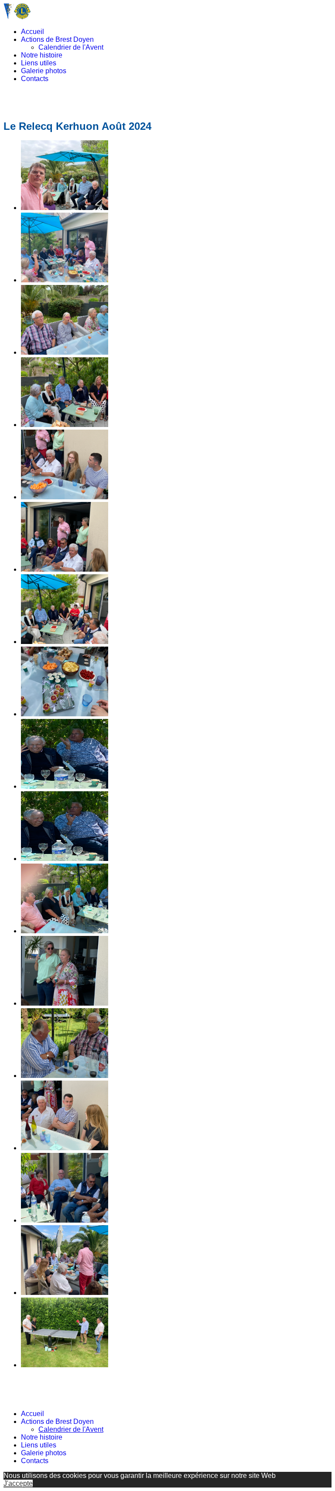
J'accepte (18, 1483)
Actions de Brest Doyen (57, 39)
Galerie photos (43, 71)
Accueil (32, 31)
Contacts (34, 78)
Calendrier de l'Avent (70, 47)
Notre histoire (41, 55)
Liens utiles (38, 63)
